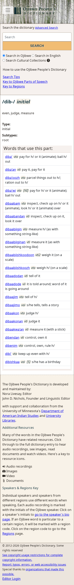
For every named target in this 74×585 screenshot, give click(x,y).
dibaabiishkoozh (17, 268)
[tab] (37, 148)
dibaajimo (12, 305)
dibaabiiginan (15, 242)
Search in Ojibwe (18, 55)
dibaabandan (15, 216)
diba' (8, 156)
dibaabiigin (13, 229)
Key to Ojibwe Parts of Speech (25, 81)
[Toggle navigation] (7, 10)
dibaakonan (14, 321)
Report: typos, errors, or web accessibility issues (34, 564)
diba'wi (10, 190)
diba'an (10, 169)
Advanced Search (46, 28)
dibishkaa (12, 362)
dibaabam (12, 203)
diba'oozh (12, 177)
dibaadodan (14, 276)
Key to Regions (14, 86)
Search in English (47, 55)
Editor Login (11, 578)
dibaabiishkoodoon (19, 255)
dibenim (11, 345)
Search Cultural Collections (25, 60)
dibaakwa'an (14, 329)
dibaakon (12, 313)
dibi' (8, 354)
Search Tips (11, 77)
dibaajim (11, 297)
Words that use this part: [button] (28, 148)
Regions (8, 533)
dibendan (12, 337)
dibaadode (13, 284)
